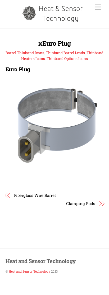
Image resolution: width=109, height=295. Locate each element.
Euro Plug (18, 69)
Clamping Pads (80, 203)
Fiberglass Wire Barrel (35, 195)
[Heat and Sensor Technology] (53, 21)
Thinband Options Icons (67, 58)
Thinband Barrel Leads (65, 52)
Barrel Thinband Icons (25, 52)
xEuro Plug (54, 43)
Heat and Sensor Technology (29, 271)
